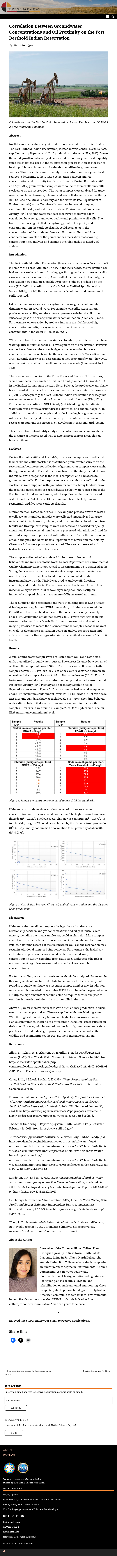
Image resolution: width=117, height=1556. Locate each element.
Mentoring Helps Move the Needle (19, 1537)
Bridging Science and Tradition (97, 1371)
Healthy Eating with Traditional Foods (21, 1504)
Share (14, 1433)
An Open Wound (11, 1527)
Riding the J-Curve (11, 1522)
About (7, 1450)
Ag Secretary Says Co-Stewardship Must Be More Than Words (32, 1499)
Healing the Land (11, 1531)
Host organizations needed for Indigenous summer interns (29, 1373)
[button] (107, 16)
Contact (9, 1455)
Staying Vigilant (10, 1494)
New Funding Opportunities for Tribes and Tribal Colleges (30, 1509)
